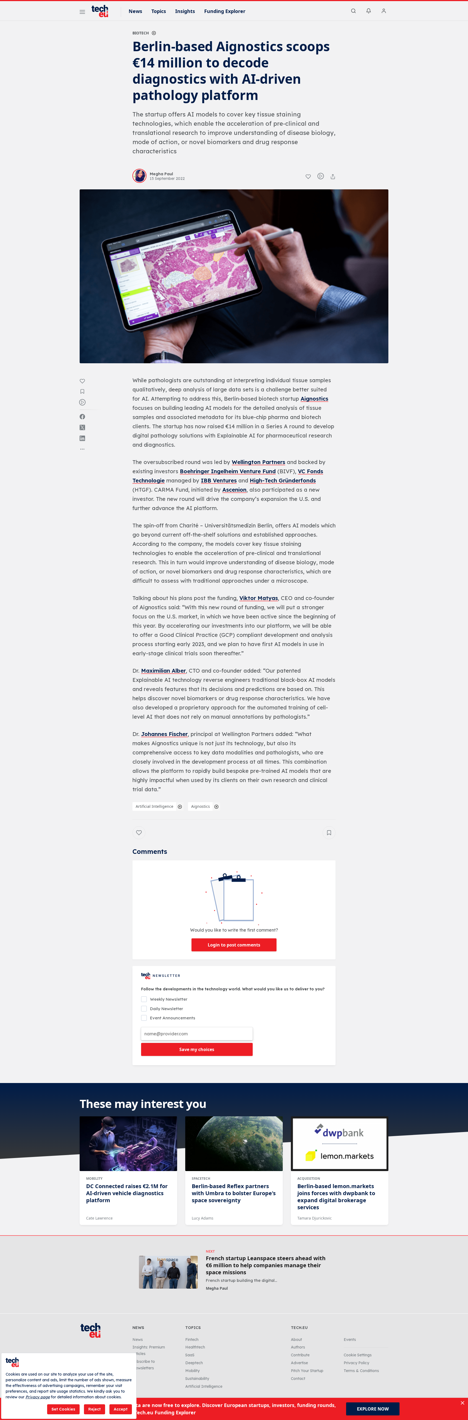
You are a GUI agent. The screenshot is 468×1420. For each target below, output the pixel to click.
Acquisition (308, 1178)
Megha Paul (217, 1288)
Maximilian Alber (163, 670)
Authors (298, 1347)
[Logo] (102, 11)
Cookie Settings (358, 1355)
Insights (185, 11)
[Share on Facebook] (82, 416)
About (296, 1339)
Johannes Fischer (164, 734)
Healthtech (195, 1347)
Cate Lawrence (99, 1218)
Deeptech (194, 1362)
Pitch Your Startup (307, 1370)
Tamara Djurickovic (314, 1218)
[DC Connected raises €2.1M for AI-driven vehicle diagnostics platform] (128, 1143)
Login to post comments (234, 945)
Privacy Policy (356, 1362)
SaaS (189, 1355)
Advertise (299, 1362)
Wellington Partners (258, 462)
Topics (158, 11)
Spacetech (201, 1178)
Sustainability (197, 1378)
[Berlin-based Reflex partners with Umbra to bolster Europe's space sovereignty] (234, 1143)
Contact (298, 1378)
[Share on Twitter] (82, 427)
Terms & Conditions (361, 1370)
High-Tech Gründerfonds (283, 480)
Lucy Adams (202, 1218)
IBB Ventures (219, 480)
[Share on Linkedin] (82, 438)
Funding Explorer (224, 11)
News (135, 11)
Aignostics (314, 398)
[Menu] (82, 12)
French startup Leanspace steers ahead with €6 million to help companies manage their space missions (266, 1265)
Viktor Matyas (258, 598)
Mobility (94, 1178)
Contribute (300, 1355)
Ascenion (234, 489)
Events (350, 1339)
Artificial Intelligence (154, 806)
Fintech (192, 1339)
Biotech (140, 32)
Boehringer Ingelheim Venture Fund (228, 471)
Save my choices (196, 1049)
